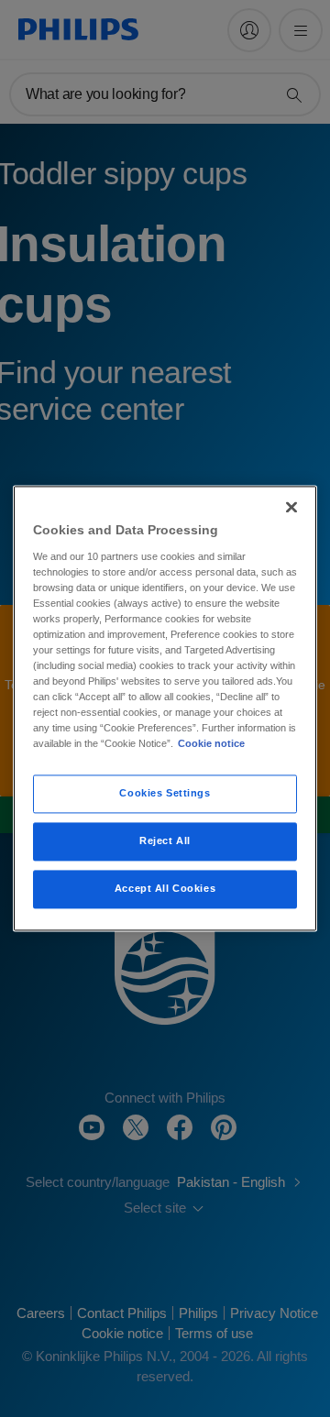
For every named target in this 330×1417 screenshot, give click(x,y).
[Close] (291, 507)
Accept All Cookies (165, 889)
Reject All (165, 841)
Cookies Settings (164, 793)
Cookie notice (211, 744)
